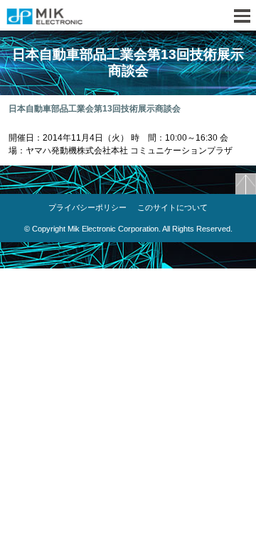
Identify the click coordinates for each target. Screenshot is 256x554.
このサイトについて (172, 207)
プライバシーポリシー (87, 207)
